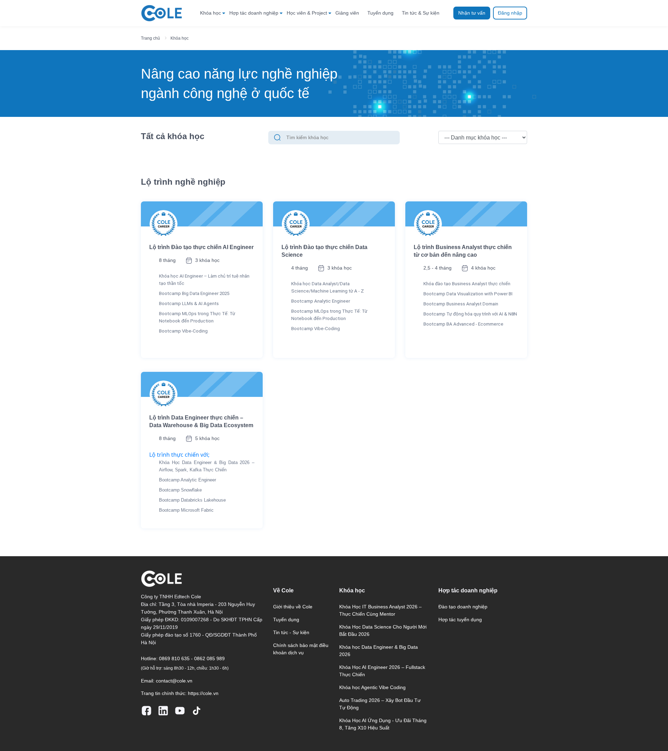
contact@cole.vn (174, 681)
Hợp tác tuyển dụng (460, 619)
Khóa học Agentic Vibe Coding (372, 687)
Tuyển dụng (380, 13)
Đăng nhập (510, 13)
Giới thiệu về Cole (292, 606)
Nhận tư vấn (471, 13)
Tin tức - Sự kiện (291, 632)
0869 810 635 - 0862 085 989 (192, 658)
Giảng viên (347, 13)
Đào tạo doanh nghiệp (462, 606)
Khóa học (210, 13)
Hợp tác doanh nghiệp (253, 13)
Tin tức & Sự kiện (420, 13)
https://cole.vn (203, 693)
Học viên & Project (307, 13)
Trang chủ (150, 38)
